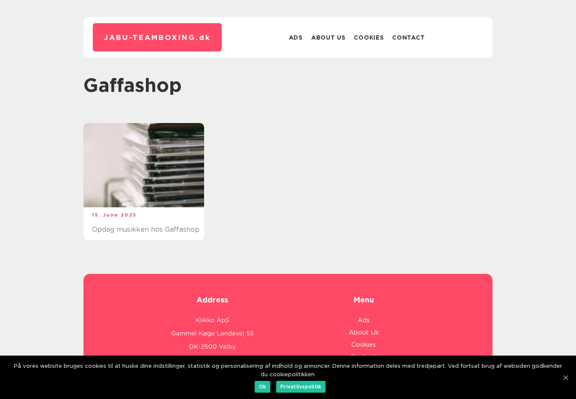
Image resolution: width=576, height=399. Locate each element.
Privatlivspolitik (300, 386)
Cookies (369, 37)
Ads (296, 37)
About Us (328, 37)
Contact (408, 37)
